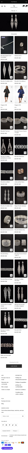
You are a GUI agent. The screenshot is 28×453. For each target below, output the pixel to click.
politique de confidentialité (18, 386)
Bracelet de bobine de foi (7, 229)
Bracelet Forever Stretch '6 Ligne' (21, 131)
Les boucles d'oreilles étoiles (6, 305)
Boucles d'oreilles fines (6, 206)
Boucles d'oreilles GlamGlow (5, 330)
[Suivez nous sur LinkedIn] (16, 425)
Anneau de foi (18, 55)
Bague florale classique (20, 206)
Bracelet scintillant (5, 182)
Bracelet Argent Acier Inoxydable (6, 56)
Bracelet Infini (18, 330)
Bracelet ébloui (4, 253)
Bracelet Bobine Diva (20, 229)
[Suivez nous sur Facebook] (3, 425)
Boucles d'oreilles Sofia (6, 81)
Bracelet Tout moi (5, 131)
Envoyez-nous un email (5, 378)
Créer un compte (5, 389)
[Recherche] (4, 6)
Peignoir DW (4, 105)
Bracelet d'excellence (20, 81)
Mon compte (4, 387)
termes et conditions (20, 389)
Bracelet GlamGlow (19, 156)
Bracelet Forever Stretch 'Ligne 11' (21, 254)
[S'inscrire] (22, 416)
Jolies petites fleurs (19, 182)
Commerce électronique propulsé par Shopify (17, 435)
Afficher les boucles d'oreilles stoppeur (19, 305)
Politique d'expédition (20, 382)
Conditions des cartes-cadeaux (19, 393)
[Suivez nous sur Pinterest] (9, 425)
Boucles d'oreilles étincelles (19, 279)
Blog (2, 403)
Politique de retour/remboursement (21, 378)
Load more (14, 366)
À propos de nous (5, 401)
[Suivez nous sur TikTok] (12, 425)
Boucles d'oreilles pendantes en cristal (6, 157)
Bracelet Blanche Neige (6, 279)
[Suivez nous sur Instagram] (6, 425)
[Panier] (26, 6)
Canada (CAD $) (6, 430)
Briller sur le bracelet (6, 355)
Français (15, 430)
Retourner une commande (4, 383)
